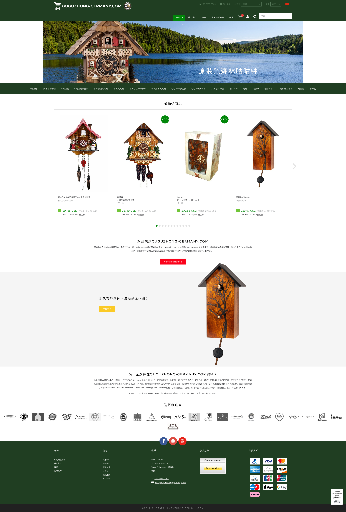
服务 (204, 17)
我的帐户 (58, 471)
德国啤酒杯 (269, 88)
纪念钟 (256, 88)
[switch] (337, 501)
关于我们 (192, 17)
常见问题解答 (218, 17)
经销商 (105, 471)
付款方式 (58, 463)
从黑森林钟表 (218, 88)
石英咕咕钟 (119, 88)
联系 (231, 17)
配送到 (237, 4)
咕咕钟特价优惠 (179, 88)
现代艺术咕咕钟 (159, 88)
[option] (84, 165)
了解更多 (107, 309)
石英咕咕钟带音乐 (137, 88)
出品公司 (106, 478)
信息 (105, 450)
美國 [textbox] (245, 4)
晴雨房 (301, 88)
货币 (267, 4)
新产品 (313, 88)
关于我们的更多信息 (173, 261)
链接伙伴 (106, 467)
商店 (178, 17)
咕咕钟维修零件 (199, 88)
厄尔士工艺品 (286, 88)
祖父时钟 (233, 88)
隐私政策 (106, 475)
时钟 (245, 88)
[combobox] (251, 4)
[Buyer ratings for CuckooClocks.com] (213, 467)
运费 (56, 467)
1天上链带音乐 (49, 88)
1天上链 (33, 88)
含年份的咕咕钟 (101, 88)
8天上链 (65, 88)
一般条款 (106, 463)
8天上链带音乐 (81, 88)
